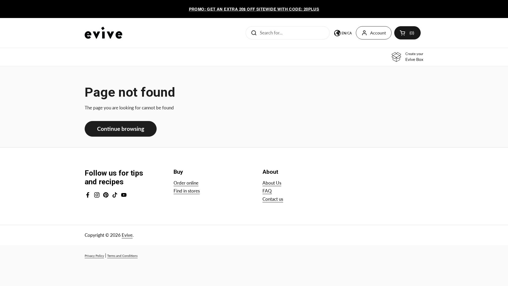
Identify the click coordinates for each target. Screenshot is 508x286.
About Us (271, 183)
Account (378, 32)
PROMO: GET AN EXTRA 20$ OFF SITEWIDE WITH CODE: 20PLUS (254, 9)
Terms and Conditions (122, 256)
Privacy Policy (94, 256)
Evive (127, 235)
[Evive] (103, 33)
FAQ (267, 191)
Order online (186, 183)
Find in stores (187, 191)
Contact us (272, 199)
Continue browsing (120, 128)
